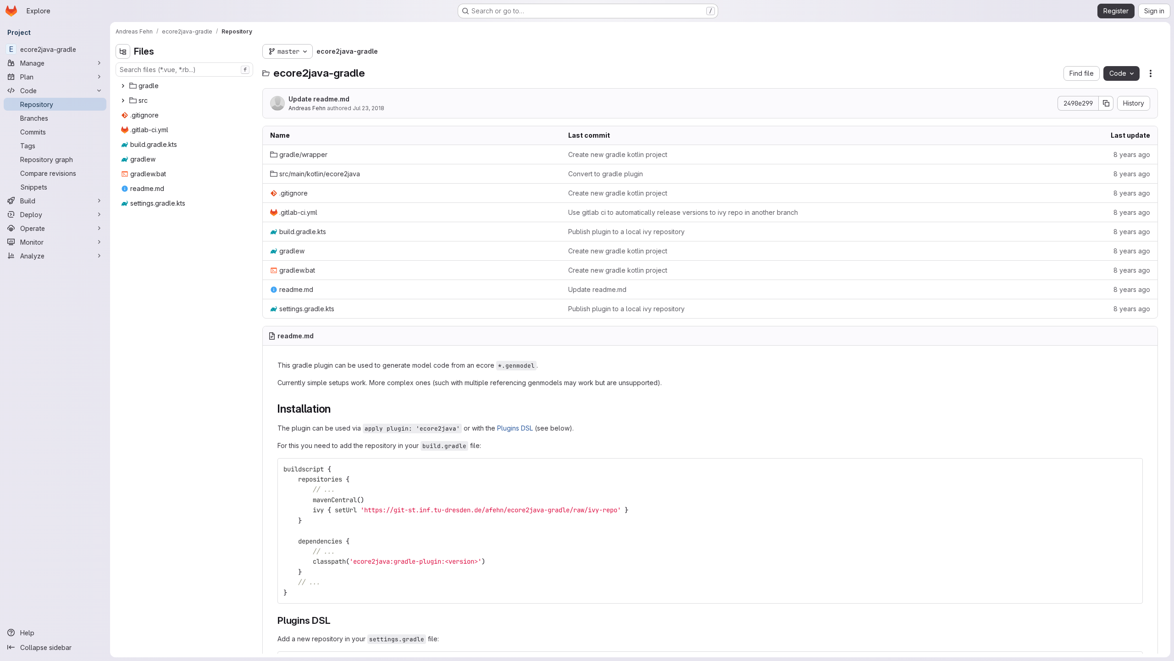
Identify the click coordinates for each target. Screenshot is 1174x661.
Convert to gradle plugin (605, 174)
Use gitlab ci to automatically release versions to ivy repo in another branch (683, 212)
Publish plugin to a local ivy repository (626, 231)
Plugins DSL (515, 428)
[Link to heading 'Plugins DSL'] (336, 620)
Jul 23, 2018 (368, 108)
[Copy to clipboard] (1131, 469)
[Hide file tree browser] (123, 51)
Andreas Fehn (307, 108)
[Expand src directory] (122, 100)
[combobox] (184, 69)
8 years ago (1131, 154)
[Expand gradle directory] (122, 85)
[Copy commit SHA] (1106, 103)
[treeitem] (185, 85)
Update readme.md (318, 99)
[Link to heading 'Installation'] (337, 408)
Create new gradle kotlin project (617, 154)
